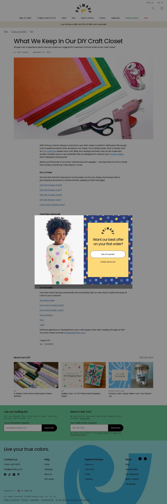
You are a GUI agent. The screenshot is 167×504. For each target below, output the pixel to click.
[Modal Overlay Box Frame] (83, 252)
